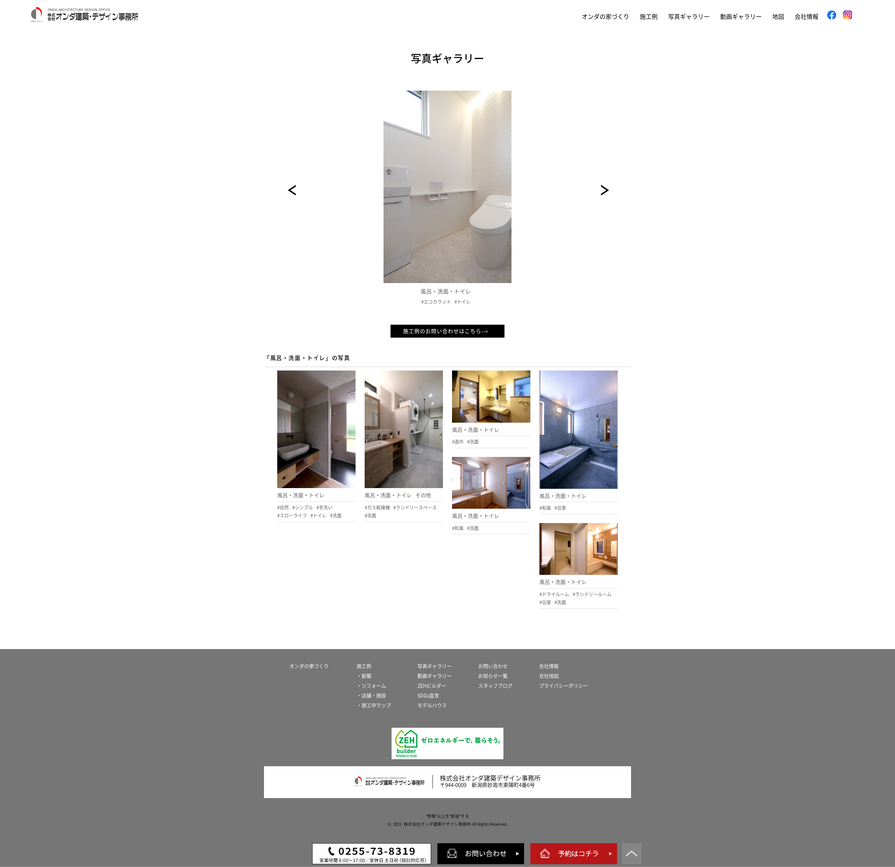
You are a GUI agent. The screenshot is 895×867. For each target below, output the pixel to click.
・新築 (364, 676)
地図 (778, 17)
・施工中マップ (374, 705)
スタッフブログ (495, 685)
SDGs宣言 (428, 695)
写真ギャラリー (689, 17)
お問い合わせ (493, 666)
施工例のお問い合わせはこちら (442, 331)
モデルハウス (432, 705)
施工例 (649, 17)
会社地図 (549, 676)
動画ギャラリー (741, 17)
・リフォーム (371, 685)
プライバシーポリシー (563, 685)
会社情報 (806, 17)
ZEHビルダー (431, 685)
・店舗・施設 (371, 695)
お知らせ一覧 (493, 676)
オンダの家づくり (605, 17)
